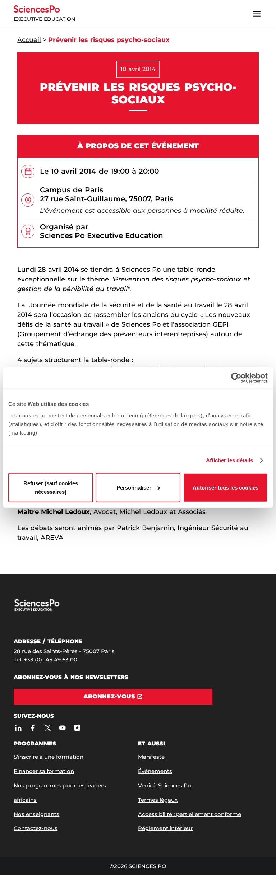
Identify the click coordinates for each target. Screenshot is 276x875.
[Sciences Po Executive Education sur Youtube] (62, 727)
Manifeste (151, 756)
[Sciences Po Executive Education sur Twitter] (47, 727)
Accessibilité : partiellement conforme (189, 814)
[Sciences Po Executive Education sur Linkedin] (18, 727)
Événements (155, 771)
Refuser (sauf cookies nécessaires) (50, 487)
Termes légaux (158, 799)
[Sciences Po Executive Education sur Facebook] (32, 727)
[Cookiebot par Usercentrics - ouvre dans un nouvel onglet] (236, 378)
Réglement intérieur (165, 828)
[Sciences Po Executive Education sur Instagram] (77, 727)
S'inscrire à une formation (48, 756)
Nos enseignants (36, 814)
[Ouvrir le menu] (257, 14)
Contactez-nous (36, 828)
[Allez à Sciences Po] (50, 609)
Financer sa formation (44, 771)
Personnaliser (133, 487)
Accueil (29, 40)
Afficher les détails (229, 460)
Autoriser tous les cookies (225, 487)
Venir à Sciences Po (164, 785)
